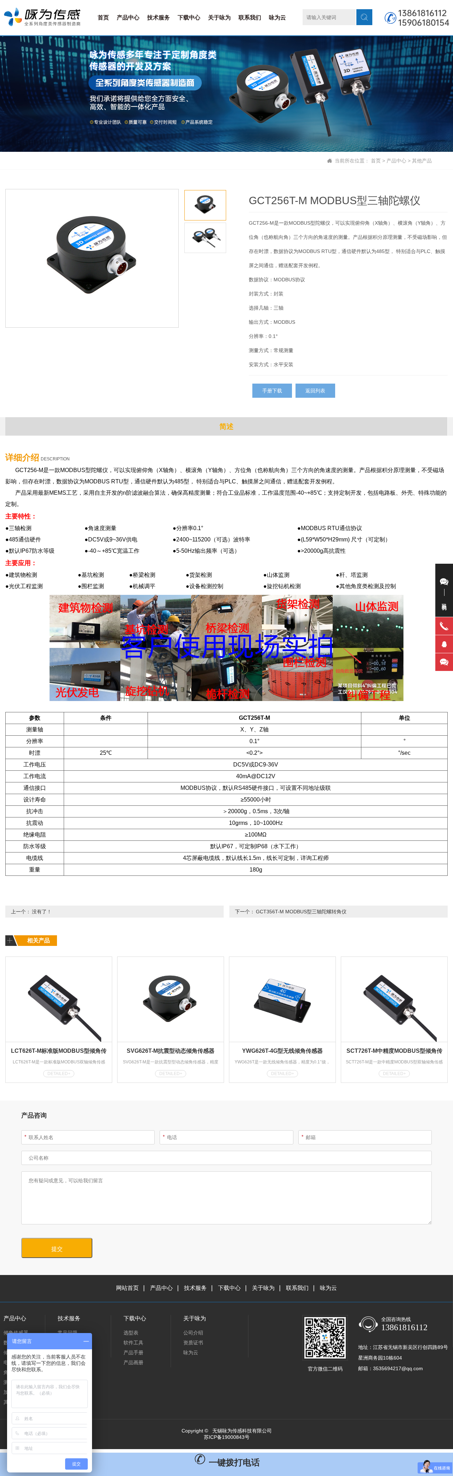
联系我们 (250, 18)
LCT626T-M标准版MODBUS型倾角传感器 (59, 1052)
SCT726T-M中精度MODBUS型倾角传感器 (394, 1052)
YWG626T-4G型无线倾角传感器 (282, 1051)
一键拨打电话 (233, 1462)
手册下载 (272, 391)
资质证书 (193, 1342)
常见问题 (68, 1333)
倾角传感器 (16, 1333)
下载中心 (189, 18)
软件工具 (133, 1342)
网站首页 (127, 1288)
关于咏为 (219, 18)
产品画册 (133, 1362)
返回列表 (315, 391)
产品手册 (133, 1352)
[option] (92, 258)
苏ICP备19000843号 (227, 1437)
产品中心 (128, 18)
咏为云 (277, 18)
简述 (226, 426)
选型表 (131, 1333)
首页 (103, 18)
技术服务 (158, 18)
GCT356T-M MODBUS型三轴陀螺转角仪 (301, 911)
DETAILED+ (58, 1073)
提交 (57, 1249)
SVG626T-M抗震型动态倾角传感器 (170, 1051)
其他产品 (422, 160)
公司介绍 (193, 1333)
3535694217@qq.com (398, 1368)
